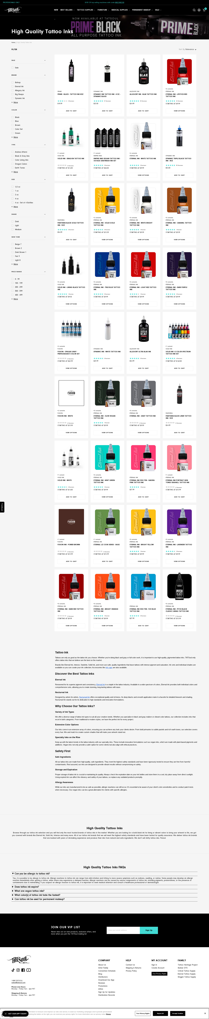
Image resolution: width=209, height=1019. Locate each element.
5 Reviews (107, 358)
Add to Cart (71, 111)
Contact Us (130, 965)
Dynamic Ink (98, 91)
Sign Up (149, 930)
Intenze (57, 835)
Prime (60, 91)
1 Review (143, 229)
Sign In (154, 965)
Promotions (102, 986)
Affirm (100, 989)
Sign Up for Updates (106, 992)
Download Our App (106, 980)
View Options (179, 111)
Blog (100, 974)
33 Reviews (143, 101)
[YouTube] (28, 970)
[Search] (194, 10)
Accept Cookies (177, 1013)
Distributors (103, 977)
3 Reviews (107, 294)
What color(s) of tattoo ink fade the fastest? (37, 895)
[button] (15, 1014)
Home (13, 42)
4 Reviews (179, 358)
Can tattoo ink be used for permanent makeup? (40, 899)
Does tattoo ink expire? (27, 887)
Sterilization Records (106, 995)
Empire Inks (98, 156)
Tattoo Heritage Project (188, 965)
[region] (104, 1013)
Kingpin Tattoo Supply (187, 977)
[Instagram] (18, 970)
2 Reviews (71, 101)
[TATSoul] (12, 10)
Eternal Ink (170, 91)
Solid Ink (61, 156)
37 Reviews (107, 101)
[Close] (205, 1013)
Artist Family (103, 968)
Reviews (101, 983)
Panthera (61, 220)
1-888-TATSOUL (17, 981)
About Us (102, 965)
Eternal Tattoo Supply (186, 974)
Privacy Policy (131, 971)
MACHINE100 (119, 3)
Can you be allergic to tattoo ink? (32, 874)
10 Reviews (179, 101)
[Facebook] (23, 970)
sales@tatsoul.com (18, 983)
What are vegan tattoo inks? (29, 891)
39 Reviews (179, 165)
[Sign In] (199, 10)
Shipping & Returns (133, 968)
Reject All (160, 1013)
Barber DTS (182, 968)
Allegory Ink (134, 91)
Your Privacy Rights (159, 974)
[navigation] (29, 179)
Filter (14, 50)
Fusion (60, 349)
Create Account (158, 968)
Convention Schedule (107, 971)
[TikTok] (13, 970)
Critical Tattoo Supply (186, 971)
